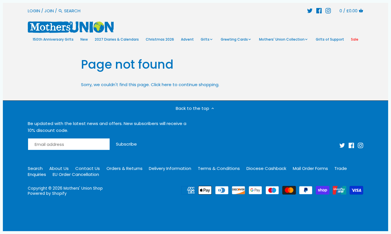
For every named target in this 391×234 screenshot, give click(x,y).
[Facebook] (319, 10)
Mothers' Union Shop (83, 188)
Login (34, 11)
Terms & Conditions (219, 168)
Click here (161, 85)
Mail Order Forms (310, 168)
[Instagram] (328, 10)
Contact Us (87, 168)
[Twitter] (310, 10)
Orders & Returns (124, 168)
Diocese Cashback (266, 168)
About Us (59, 168)
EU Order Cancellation (76, 174)
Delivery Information (170, 168)
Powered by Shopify (47, 193)
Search (35, 168)
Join (49, 11)
